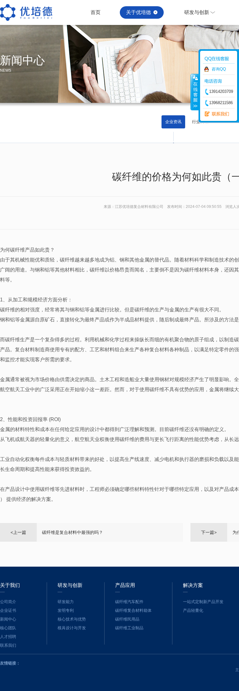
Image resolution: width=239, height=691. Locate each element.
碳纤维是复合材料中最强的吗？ (72, 532)
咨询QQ (219, 69)
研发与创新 (196, 12)
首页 (96, 12)
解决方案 (193, 585)
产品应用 (125, 585)
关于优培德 (138, 12)
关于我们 (10, 585)
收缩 (194, 92)
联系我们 (215, 114)
